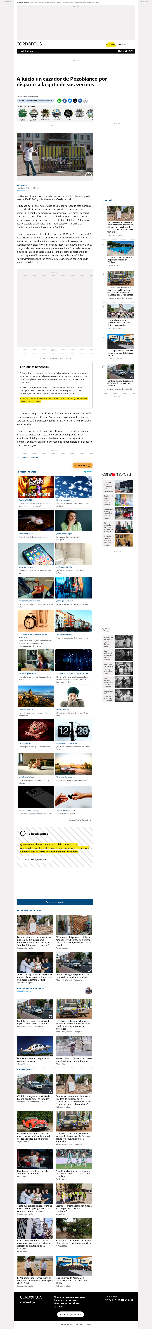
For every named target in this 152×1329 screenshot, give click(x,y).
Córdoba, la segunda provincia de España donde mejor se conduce (72, 976)
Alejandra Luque (62, 948)
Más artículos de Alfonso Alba (30, 988)
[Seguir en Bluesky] (106, 1300)
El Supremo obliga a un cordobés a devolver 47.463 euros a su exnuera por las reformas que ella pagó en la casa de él (73, 941)
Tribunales (58, 2)
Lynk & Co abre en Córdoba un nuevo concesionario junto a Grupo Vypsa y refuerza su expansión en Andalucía (109, 486)
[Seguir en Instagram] (119, 1300)
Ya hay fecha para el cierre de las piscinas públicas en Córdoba (119, 259)
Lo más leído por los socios (29, 910)
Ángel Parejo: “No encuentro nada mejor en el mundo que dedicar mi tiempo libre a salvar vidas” (108, 696)
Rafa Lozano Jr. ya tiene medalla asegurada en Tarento (33, 1172)
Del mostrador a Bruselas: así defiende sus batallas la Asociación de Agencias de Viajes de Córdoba (108, 527)
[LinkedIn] (80, 101)
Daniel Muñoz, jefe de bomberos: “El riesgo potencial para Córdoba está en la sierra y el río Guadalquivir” (109, 655)
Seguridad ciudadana (68, 2)
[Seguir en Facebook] (112, 1300)
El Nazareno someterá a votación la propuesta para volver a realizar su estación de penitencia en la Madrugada (34, 1244)
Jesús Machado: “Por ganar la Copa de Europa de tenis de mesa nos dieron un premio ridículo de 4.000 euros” (108, 682)
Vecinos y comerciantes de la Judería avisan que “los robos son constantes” (74, 1208)
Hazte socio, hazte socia (36, 860)
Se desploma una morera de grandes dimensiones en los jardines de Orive (74, 1242)
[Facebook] (64, 101)
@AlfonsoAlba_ (24, 190)
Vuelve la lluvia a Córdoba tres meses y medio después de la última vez (74, 1059)
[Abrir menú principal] (133, 44)
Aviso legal (79, 1324)
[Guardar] (85, 101)
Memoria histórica (50, 2)
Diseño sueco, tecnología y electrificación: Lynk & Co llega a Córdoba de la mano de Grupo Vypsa (109, 513)
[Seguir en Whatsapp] (129, 1300)
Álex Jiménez (21, 1176)
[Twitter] (75, 101)
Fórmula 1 (97, 2)
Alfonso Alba (22, 185)
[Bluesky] (70, 101)
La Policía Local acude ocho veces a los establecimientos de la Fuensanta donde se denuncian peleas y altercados (74, 1025)
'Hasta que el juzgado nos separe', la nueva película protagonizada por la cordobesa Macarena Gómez (34, 977)
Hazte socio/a (110, 44)
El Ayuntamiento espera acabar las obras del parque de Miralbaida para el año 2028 (35, 1280)
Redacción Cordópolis (25, 948)
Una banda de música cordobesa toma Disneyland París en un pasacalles (119, 322)
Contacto (89, 1324)
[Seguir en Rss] (132, 1300)
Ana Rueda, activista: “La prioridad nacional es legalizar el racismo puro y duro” (108, 669)
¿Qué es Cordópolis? (67, 1324)
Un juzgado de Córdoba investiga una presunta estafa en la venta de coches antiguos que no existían (34, 1136)
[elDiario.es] (33, 1302)
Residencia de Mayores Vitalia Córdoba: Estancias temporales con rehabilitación (108, 500)
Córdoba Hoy (25, 51)
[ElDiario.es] (126, 51)
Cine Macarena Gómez (80, 2)
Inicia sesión (122, 44)
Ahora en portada (25, 1069)
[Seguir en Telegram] (115, 1300)
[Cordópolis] (33, 1297)
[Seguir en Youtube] (122, 1300)
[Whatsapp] (59, 101)
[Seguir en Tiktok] (126, 1300)
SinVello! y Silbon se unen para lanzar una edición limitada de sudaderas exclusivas (108, 540)
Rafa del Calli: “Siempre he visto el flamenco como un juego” (108, 642)
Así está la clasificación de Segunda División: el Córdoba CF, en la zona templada (73, 1174)
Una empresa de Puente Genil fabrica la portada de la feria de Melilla (71, 1280)
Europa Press (60, 1214)
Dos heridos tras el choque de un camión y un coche (33, 1059)
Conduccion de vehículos (37, 2)
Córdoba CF (90, 2)
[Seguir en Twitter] (110, 1300)
